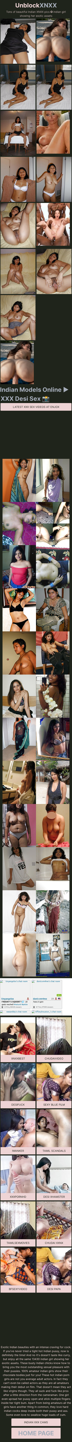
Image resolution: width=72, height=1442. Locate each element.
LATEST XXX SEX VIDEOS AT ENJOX (36, 407)
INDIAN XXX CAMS (36, 1422)
